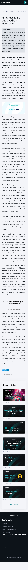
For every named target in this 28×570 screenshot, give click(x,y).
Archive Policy (11, 51)
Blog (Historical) (5, 532)
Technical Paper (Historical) (8, 529)
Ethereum (3, 541)
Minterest (11, 85)
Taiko (2, 544)
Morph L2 (3, 547)
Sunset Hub (4, 523)
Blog (7, 11)
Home (2, 11)
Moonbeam (7, 95)
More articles (14, 504)
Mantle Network (5, 538)
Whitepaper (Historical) (7, 526)
